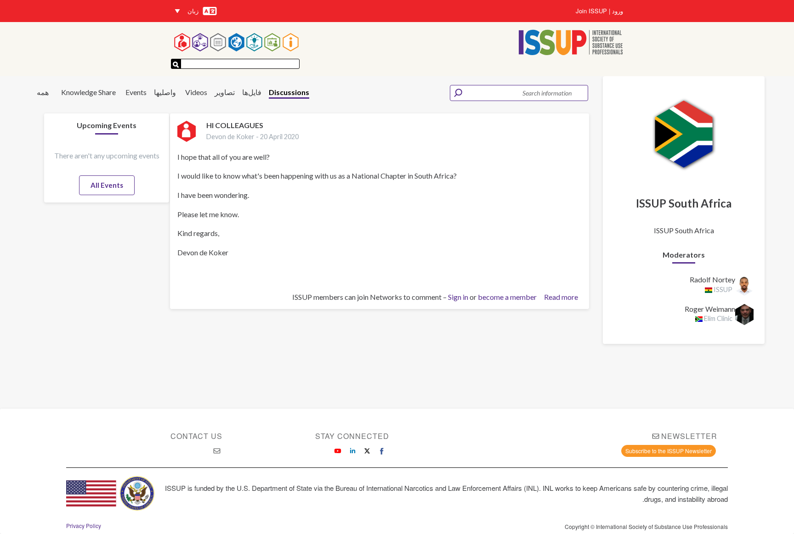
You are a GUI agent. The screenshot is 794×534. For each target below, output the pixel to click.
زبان (192, 10)
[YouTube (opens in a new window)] (337, 450)
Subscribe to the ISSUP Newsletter (668, 451)
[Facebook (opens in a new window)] (381, 450)
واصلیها (165, 92)
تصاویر (225, 92)
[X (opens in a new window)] (367, 450)
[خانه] (571, 43)
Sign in (458, 296)
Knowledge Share (88, 92)
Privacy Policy (83, 525)
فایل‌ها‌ (251, 92)
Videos (196, 92)
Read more (561, 297)
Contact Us (196, 436)
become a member (507, 296)
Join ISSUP (591, 11)
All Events (107, 185)
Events (136, 92)
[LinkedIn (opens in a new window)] (352, 450)
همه (43, 92)
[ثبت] (176, 64)
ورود (617, 11)
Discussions (289, 92)
